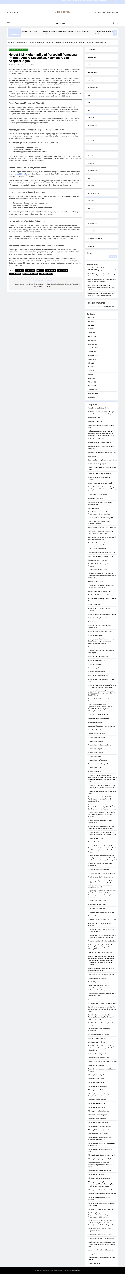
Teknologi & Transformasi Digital (98, 1122)
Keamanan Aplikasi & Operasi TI (97, 660)
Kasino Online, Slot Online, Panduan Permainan (102, 614)
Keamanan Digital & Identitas (97, 672)
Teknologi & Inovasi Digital (96, 1090)
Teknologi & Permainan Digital (97, 1118)
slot (89, 95)
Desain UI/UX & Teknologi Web (97, 495)
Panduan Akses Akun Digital (96, 737)
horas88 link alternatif (23, 174)
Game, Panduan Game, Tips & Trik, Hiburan (101, 556)
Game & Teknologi (93, 508)
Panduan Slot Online (94, 842)
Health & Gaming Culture (95, 581)
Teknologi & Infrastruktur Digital (97, 1086)
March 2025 (91, 378)
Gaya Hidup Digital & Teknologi (97, 560)
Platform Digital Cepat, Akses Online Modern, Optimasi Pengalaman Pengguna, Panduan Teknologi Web (101, 947)
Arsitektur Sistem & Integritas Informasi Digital (102, 452)
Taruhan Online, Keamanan (96, 1065)
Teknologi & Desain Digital (96, 1082)
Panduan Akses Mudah (95, 756)
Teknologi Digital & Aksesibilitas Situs (99, 1126)
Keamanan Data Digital (95, 664)
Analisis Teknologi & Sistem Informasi (99, 443)
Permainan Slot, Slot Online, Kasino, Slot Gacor (102, 941)
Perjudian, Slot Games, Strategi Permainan (101, 912)
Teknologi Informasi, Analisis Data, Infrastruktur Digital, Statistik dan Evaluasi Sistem (101, 1165)
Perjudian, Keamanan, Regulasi (97, 908)
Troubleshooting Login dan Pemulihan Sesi (101, 1238)
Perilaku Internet (15, 274)
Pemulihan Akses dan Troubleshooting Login (101, 877)
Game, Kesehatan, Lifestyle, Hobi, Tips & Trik (101, 552)
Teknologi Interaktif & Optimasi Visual (99, 1170)
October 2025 (92, 351)
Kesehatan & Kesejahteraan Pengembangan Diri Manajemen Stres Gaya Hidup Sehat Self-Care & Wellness (101, 693)
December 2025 (92, 344)
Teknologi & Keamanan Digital (97, 1100)
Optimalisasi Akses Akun (95, 730)
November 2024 (93, 393)
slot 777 (90, 155)
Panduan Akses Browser (95, 741)
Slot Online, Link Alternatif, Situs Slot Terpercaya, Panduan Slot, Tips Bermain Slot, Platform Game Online (101, 1017)
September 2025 (93, 355)
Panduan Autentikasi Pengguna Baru (99, 764)
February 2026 (92, 336)
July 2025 (91, 363)
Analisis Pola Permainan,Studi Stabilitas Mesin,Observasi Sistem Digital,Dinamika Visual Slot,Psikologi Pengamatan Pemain (101, 433)
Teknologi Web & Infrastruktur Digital (99, 1178)
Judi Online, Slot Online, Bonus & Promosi (100, 595)
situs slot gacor (93, 87)
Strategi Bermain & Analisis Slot (97, 1038)
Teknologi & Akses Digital (96, 1075)
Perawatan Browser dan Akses (97, 901)
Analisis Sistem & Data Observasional (99, 439)
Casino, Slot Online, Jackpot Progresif (99, 473)
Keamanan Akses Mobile (95, 647)
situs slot (91, 163)
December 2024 (92, 389)
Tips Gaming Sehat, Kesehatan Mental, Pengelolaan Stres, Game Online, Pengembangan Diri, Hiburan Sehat (99, 1215)
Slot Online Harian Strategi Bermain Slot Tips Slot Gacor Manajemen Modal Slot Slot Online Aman (102, 1009)
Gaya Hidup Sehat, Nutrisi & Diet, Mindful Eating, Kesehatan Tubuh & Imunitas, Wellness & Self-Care (102, 575)
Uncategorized (92, 1254)
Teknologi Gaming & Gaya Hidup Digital (100, 1159)
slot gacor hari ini (93, 193)
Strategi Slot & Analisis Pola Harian (99, 1057)
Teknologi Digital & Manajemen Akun (99, 1130)
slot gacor (91, 80)
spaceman (91, 208)
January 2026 (92, 340)
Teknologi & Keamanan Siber (96, 1103)
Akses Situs (19, 270)
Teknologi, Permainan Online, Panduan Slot (101, 1209)
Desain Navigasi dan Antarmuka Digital (100, 483)
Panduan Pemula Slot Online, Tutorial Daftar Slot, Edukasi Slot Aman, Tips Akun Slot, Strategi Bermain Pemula (101, 815)
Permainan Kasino (93, 916)
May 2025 (91, 370)
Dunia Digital (30, 270)
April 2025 (91, 374)
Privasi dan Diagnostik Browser (97, 978)
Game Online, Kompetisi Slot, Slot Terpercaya (102, 527)
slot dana (91, 133)
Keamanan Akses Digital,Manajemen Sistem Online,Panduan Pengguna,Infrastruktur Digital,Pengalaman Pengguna (101, 641)
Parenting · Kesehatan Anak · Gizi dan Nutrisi (101, 873)
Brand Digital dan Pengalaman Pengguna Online (102, 460)
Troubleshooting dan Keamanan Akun (99, 1234)
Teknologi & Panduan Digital (96, 1107)
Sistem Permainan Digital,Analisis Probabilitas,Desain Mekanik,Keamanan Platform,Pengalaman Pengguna (100, 988)
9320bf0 (13, 65)
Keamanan (91, 622)
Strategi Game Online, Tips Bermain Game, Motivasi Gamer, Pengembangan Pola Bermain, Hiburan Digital (102, 1048)
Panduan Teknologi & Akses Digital (98, 869)
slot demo (91, 185)
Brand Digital (92, 456)
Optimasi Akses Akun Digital (96, 733)
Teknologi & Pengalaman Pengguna (98, 1111)
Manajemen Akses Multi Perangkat (98, 718)
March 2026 (91, 333)
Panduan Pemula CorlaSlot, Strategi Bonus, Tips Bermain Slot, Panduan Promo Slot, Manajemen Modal (101, 799)
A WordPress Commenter (96, 306)
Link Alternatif (50, 270)
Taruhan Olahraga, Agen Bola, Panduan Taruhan (102, 1061)
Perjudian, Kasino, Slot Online (97, 904)
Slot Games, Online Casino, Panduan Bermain (101, 1003)
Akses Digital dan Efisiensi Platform (99, 408)
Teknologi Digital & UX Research (98, 1134)
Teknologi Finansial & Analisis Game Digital (101, 1155)
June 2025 (91, 367)
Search (89, 253)
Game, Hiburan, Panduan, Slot (97, 549)
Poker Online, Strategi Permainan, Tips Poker (101, 974)
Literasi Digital (62, 270)
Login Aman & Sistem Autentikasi (98, 714)
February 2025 (92, 382)
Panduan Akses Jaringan (95, 752)
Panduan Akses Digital (95, 749)
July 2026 (91, 317)
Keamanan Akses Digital (95, 635)
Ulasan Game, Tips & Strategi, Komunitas (100, 1250)
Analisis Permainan (94, 417)
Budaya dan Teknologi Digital (97, 464)
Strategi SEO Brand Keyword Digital (98, 1054)
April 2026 (91, 329)
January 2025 (92, 386)
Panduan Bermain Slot (94, 768)
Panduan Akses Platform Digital (97, 760)
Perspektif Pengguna (30, 274)
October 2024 (92, 397)
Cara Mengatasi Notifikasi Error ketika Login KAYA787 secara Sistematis (40, 31)
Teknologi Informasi (46, 274)
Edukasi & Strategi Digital (95, 498)
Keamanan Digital (93, 668)
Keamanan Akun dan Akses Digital (98, 656)
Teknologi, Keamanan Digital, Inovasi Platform (102, 1193)
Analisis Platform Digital (95, 421)
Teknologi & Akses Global (96, 1078)
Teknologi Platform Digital (96, 1174)
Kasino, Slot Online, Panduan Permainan (100, 618)
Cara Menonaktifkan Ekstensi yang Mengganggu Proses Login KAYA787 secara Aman (80, 2)
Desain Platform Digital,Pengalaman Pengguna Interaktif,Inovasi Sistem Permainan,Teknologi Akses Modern (102, 489)
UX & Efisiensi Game (94, 1263)
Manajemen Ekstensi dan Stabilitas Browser (101, 726)
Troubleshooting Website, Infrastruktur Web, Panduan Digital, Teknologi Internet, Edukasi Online (101, 1244)
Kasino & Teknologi (94, 604)
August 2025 (92, 359)
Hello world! (110, 306)
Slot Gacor (91, 118)
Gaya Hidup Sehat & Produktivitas (98, 570)
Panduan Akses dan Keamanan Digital (99, 745)
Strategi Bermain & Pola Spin (96, 1042)
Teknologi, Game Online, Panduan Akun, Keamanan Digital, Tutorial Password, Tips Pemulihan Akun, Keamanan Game (101, 1184)
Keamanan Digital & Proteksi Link (98, 675)
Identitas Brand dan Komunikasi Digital (100, 591)
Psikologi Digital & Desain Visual (98, 982)
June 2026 (91, 321)
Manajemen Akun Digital (95, 722)
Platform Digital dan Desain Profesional (100, 953)
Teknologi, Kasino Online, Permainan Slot (100, 1190)
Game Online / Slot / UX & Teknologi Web (100, 518)
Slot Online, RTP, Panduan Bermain (98, 1034)
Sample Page (60, 23)
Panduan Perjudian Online (95, 838)
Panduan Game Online (94, 771)
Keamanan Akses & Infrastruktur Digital (100, 631)
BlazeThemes (76, 1270)
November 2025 (93, 348)
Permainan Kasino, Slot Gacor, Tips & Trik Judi (102, 920)
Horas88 (40, 270)
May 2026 (91, 325)
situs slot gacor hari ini (95, 238)
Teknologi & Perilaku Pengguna (18, 50)
